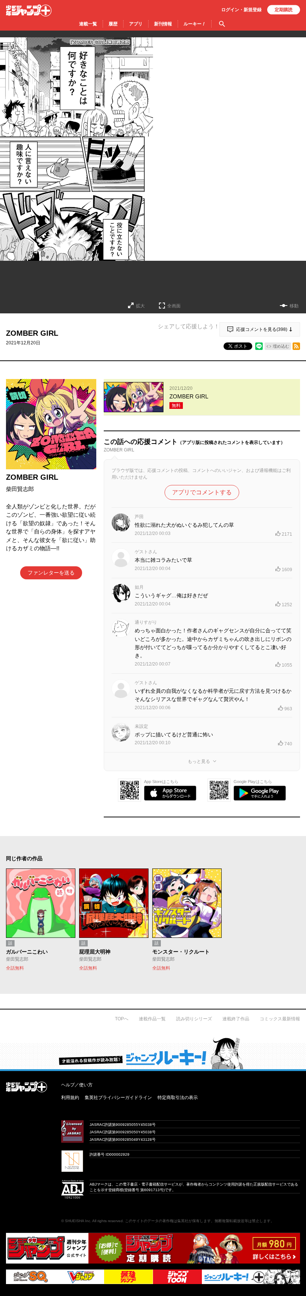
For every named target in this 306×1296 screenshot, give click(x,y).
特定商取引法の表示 (177, 1097)
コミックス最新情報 (280, 1018)
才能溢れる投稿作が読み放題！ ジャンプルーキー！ (153, 1053)
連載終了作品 (235, 1018)
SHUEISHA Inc (77, 1221)
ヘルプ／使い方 (77, 1084)
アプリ (136, 23)
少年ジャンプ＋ (28, 10)
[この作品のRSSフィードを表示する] (296, 346)
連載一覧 (88, 23)
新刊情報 (163, 23)
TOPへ (121, 1018)
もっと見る (199, 761)
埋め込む (281, 346)
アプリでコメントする (202, 492)
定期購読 (284, 9)
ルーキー (195, 23)
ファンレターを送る (51, 573)
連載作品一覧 (152, 1018)
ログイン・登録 (241, 9)
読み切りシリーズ (194, 1018)
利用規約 (70, 1097)
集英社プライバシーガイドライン (118, 1097)
